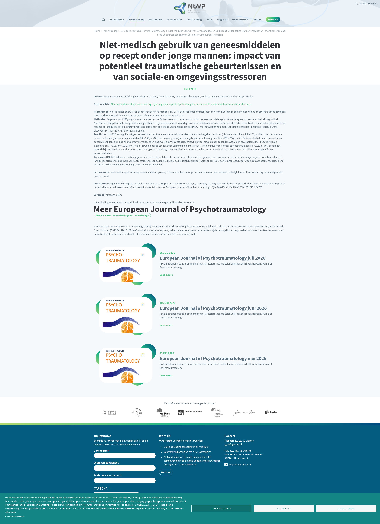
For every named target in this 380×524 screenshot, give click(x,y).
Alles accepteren (346, 508)
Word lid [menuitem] (273, 19)
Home (97, 30)
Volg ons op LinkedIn (239, 464)
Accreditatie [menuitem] (174, 19)
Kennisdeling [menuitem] (136, 19)
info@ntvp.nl (235, 444)
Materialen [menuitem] (155, 19)
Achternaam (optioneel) (108, 475)
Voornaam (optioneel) (106, 462)
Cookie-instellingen (221, 508)
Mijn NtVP (372, 3)
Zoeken (362, 3)
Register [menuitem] (222, 19)
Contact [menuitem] (257, 19)
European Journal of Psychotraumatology (143, 30)
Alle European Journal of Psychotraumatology (122, 215)
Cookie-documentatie (14, 516)
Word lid (166, 472)
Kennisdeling (110, 30)
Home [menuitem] (104, 19)
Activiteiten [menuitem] (117, 19)
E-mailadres (100, 450)
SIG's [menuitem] (209, 19)
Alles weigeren (284, 508)
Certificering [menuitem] (194, 19)
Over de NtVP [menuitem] (240, 19)
